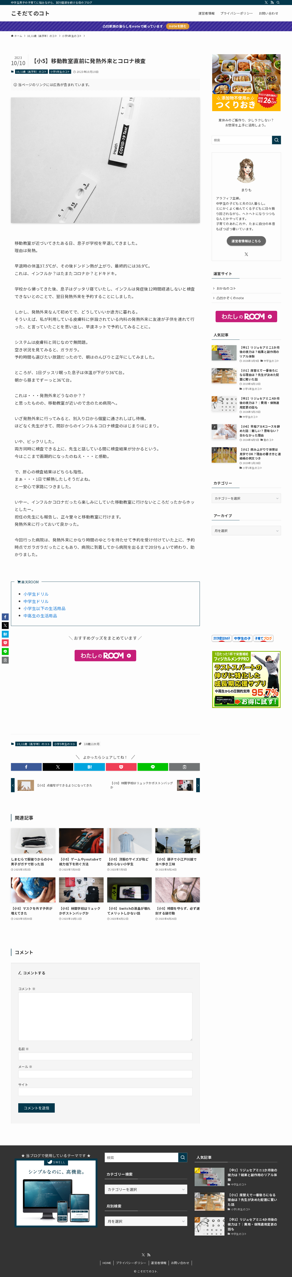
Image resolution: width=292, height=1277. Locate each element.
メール (25, 1066)
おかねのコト (226, 288)
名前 (23, 1048)
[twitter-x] (266, 2)
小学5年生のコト (60, 71)
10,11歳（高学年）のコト (31, 71)
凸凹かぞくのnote (230, 298)
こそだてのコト (30, 13)
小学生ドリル (36, 594)
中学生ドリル (36, 601)
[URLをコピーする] (184, 767)
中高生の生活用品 (40, 615)
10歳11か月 (91, 744)
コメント (26, 988)
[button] (26, 767)
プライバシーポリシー (131, 1263)
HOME (107, 1263)
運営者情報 (158, 1263)
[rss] (272, 2)
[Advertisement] (105, 697)
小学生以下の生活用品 (44, 608)
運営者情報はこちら (246, 241)
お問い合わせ (180, 1263)
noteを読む (177, 26)
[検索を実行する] (276, 140)
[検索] (278, 2)
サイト (23, 1084)
